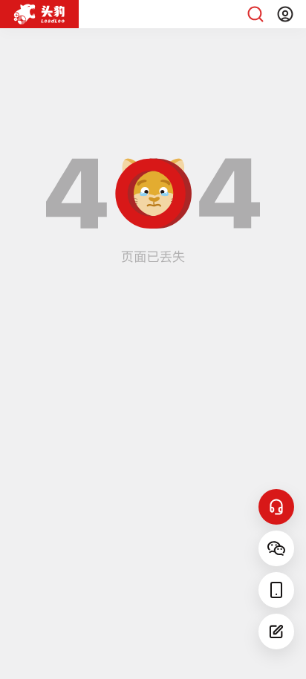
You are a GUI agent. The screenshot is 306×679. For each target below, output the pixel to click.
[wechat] (276, 548)
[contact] (276, 507)
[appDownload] (276, 590)
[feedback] (276, 631)
